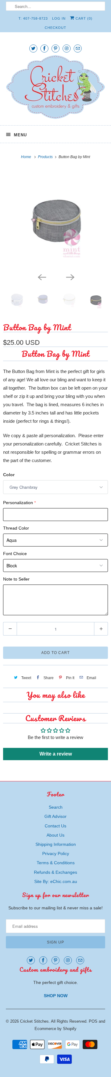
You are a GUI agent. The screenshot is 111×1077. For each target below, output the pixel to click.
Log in (59, 18)
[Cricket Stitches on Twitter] (33, 48)
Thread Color (16, 528)
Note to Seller (16, 579)
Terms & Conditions (56, 862)
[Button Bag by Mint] (55, 219)
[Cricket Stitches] (55, 88)
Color (8, 474)
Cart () (83, 18)
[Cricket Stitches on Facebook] (44, 48)
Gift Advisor (55, 816)
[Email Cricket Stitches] (78, 48)
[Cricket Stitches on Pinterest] (55, 48)
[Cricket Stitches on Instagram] (67, 48)
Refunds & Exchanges (55, 872)
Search (56, 807)
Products (46, 157)
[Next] (69, 276)
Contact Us (55, 825)
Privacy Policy (55, 853)
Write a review (55, 753)
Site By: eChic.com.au (55, 881)
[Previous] (41, 276)
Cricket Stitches (34, 1021)
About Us (55, 835)
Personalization (18, 502)
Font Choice (15, 553)
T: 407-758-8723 (33, 18)
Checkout (55, 27)
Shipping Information (55, 844)
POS (93, 1021)
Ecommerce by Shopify (55, 1028)
